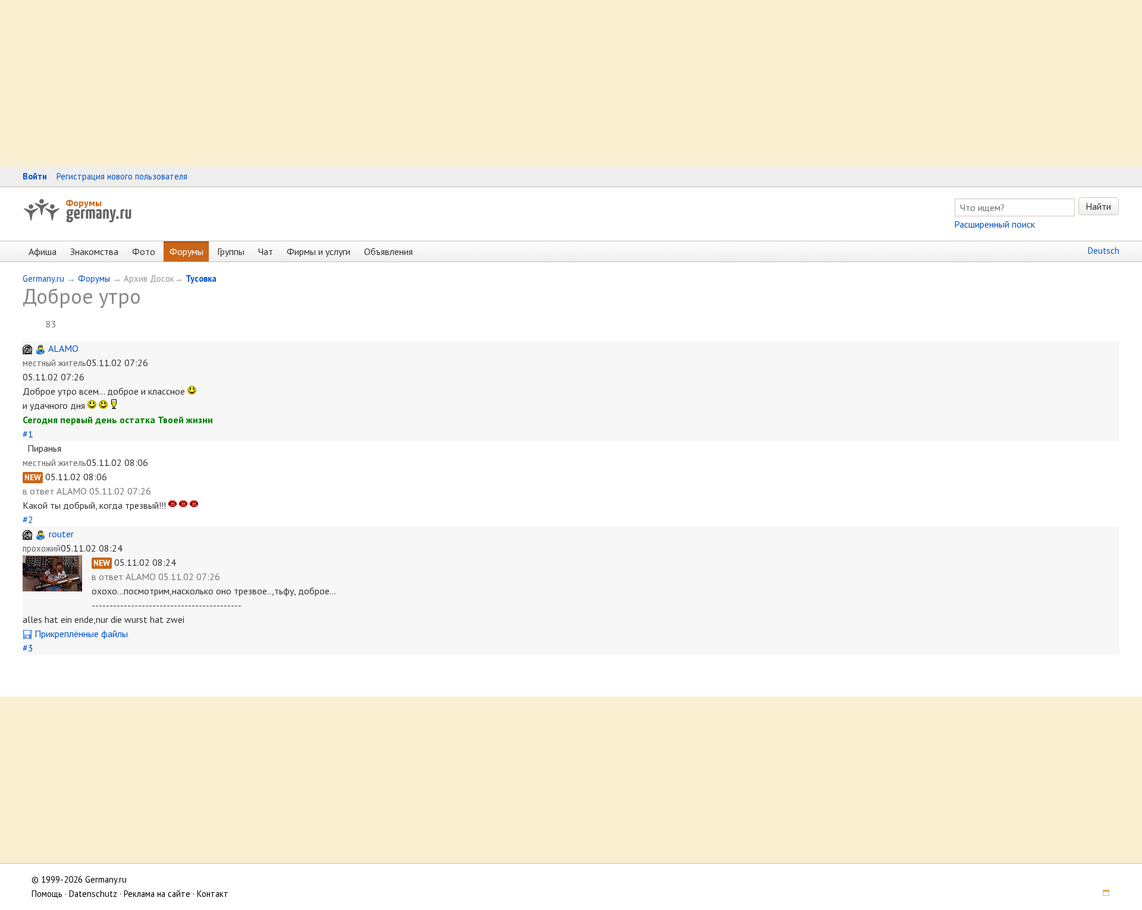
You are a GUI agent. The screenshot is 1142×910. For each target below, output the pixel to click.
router (61, 534)
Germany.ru (43, 278)
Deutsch (1103, 250)
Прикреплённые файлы (80, 634)
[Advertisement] (357, 83)
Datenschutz (93, 893)
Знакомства (94, 251)
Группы (230, 251)
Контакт (212, 893)
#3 (28, 648)
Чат (265, 251)
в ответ (40, 491)
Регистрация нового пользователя (122, 176)
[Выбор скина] (1102, 893)
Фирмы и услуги (318, 251)
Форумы (83, 203)
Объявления (388, 251)
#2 (28, 519)
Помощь (47, 893)
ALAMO (63, 348)
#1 (28, 434)
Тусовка (201, 278)
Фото (143, 251)
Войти (35, 176)
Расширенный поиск (994, 224)
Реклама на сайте (157, 893)
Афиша (43, 251)
